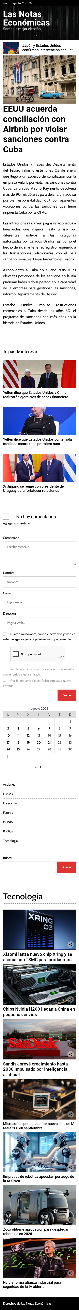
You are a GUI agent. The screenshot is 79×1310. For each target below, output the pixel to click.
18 (18, 742)
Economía (10, 803)
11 (18, 735)
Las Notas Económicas (26, 18)
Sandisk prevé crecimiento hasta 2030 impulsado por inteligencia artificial (35, 1069)
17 (8, 742)
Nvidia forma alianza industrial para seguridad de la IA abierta (32, 1284)
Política (8, 831)
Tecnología (10, 841)
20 (39, 742)
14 (49, 735)
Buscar (7, 858)
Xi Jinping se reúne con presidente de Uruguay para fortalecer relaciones (33, 488)
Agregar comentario (16, 523)
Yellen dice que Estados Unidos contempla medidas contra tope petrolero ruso (37, 441)
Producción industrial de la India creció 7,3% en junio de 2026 (48, 47)
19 (28, 742)
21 (49, 742)
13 (38, 735)
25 (18, 749)
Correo (7, 593)
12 (28, 735)
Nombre (8, 573)
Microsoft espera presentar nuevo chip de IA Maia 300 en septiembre (39, 1126)
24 (8, 749)
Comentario (11, 538)
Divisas (8, 794)
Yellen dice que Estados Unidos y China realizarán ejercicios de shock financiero (35, 394)
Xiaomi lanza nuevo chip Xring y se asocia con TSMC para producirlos (37, 957)
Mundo (8, 822)
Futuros (8, 813)
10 (8, 735)
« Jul (38, 767)
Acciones (9, 784)
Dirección (9, 613)
